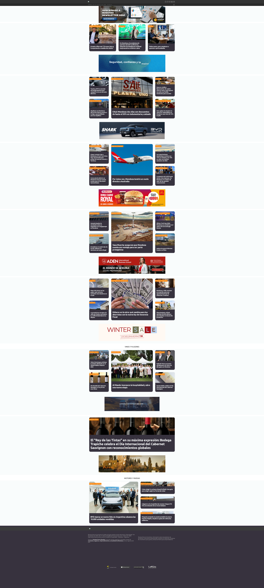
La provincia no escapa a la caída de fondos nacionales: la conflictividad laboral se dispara (98, 315)
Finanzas (150, 26)
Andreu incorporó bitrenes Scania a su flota (164, 249)
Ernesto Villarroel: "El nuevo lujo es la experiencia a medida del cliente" (102, 47)
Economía (158, 79)
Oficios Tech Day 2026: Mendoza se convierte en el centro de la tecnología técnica (164, 226)
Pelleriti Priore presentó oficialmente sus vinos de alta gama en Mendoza (164, 365)
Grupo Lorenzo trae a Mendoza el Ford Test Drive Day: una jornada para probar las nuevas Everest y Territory (98, 158)
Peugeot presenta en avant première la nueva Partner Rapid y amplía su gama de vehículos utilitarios (157, 518)
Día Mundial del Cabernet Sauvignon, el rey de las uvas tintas (98, 387)
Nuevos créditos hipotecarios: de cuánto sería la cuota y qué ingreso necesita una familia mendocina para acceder (164, 90)
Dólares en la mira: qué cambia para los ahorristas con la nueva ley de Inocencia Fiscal (130, 314)
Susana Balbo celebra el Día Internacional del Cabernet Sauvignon (164, 387)
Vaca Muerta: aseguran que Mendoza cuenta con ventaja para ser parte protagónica (129, 247)
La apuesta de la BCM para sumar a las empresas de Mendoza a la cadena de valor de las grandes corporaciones (164, 180)
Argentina (92, 235)
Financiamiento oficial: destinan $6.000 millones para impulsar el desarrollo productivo (164, 315)
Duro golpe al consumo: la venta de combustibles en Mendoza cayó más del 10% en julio (164, 113)
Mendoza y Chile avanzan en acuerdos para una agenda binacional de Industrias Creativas (164, 293)
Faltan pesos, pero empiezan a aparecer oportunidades (159, 47)
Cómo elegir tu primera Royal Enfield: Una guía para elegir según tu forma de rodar (157, 490)
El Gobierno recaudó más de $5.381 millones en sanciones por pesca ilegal (98, 248)
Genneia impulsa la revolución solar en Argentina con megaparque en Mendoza (98, 226)
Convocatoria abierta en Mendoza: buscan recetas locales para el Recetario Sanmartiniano (98, 180)
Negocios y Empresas (95, 26)
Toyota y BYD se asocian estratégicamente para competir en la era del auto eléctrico (98, 91)
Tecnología (122, 26)
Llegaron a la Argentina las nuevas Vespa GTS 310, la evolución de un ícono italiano (157, 504)
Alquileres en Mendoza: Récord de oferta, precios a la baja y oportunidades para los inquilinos (98, 113)
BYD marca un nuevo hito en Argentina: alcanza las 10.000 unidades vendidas (113, 518)
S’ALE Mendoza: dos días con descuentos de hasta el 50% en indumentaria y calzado (131, 113)
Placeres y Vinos (94, 352)
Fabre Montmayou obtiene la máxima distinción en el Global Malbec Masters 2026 (98, 364)
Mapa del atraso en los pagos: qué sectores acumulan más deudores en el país (98, 293)
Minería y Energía (94, 213)
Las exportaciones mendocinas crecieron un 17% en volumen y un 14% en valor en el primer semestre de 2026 (164, 158)
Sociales (92, 168)
